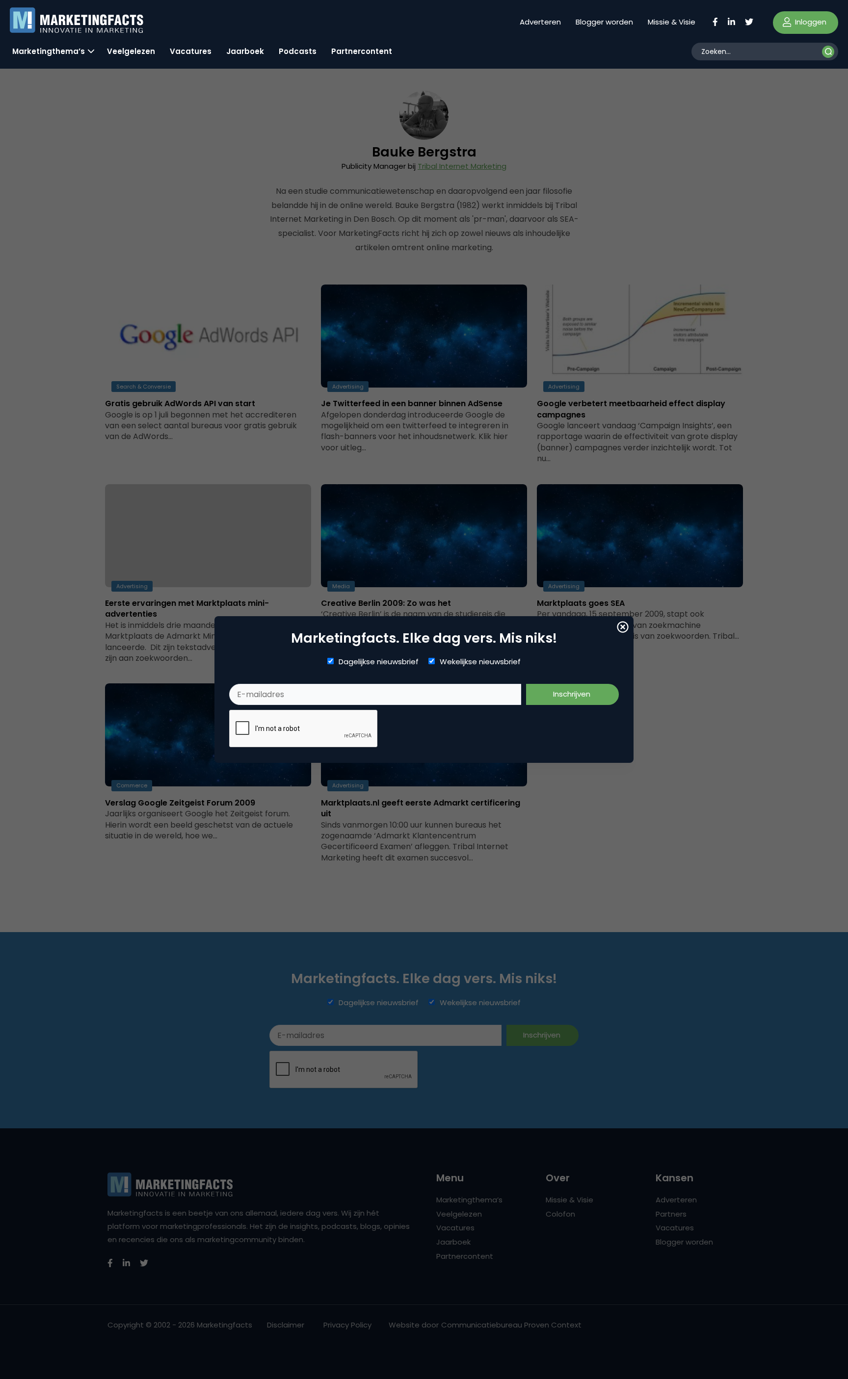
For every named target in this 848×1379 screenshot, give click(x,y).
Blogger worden (604, 22)
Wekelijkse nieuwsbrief (480, 661)
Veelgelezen (131, 51)
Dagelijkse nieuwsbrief (379, 661)
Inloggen (809, 22)
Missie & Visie (671, 22)
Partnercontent (361, 51)
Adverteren (540, 22)
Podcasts (298, 51)
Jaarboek (245, 51)
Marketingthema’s (48, 51)
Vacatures (191, 51)
